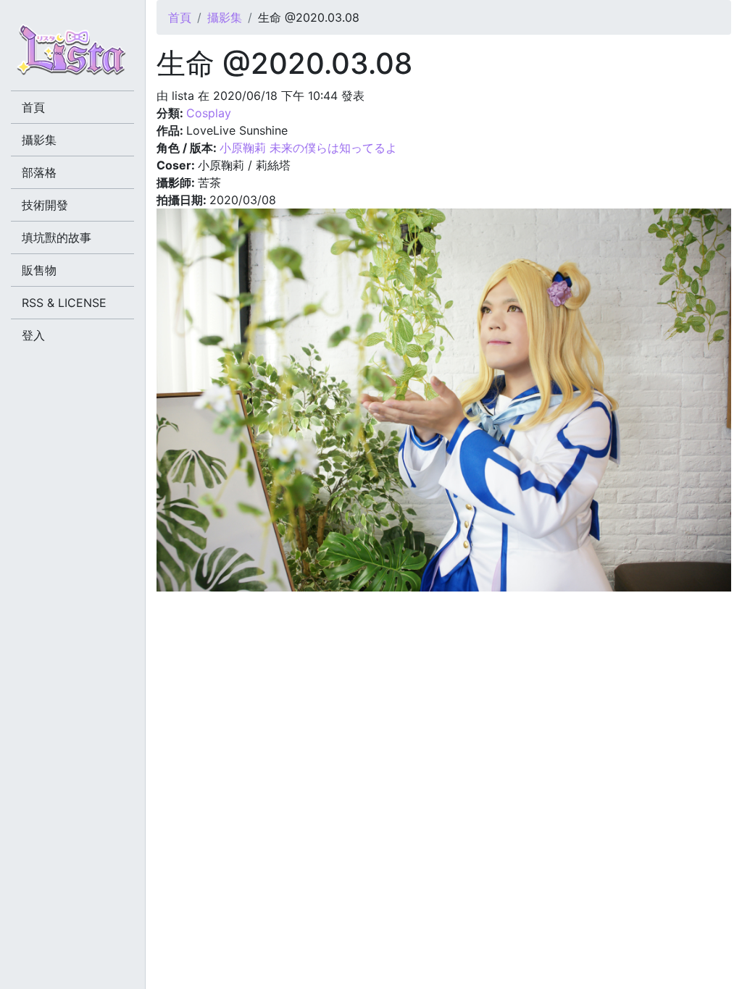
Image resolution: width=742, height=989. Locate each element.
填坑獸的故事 (56, 237)
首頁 (179, 17)
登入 (33, 335)
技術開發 (45, 205)
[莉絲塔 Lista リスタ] (72, 54)
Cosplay (208, 113)
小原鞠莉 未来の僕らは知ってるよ (308, 147)
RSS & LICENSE (64, 302)
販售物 (39, 270)
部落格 (39, 172)
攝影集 (224, 17)
